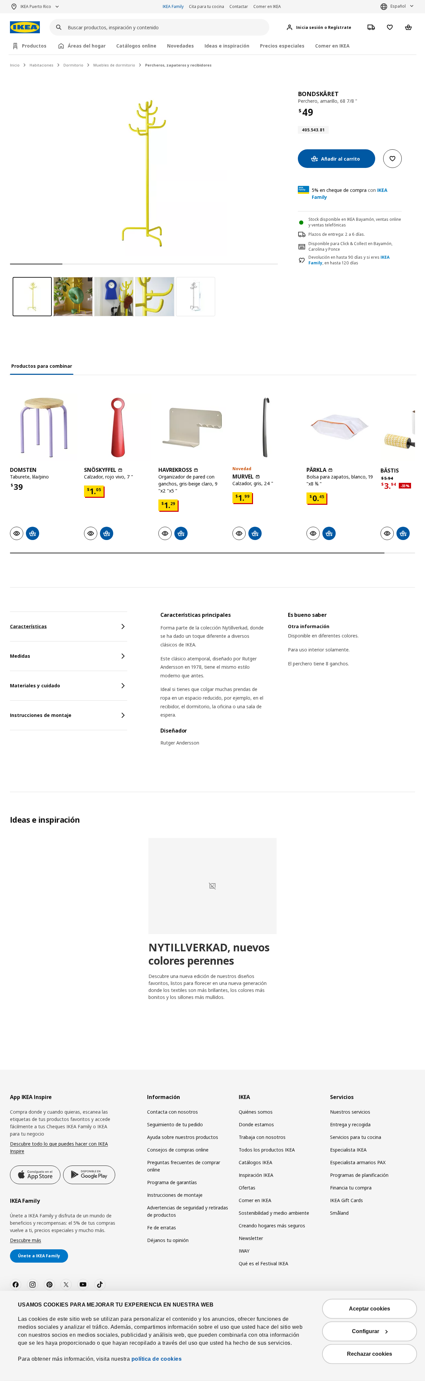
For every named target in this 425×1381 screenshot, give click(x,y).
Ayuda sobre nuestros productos (182, 1137)
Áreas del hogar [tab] (87, 46)
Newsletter (251, 1238)
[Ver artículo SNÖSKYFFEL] (117, 427)
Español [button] (398, 6)
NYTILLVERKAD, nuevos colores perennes (209, 954)
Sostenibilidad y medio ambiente (274, 1213)
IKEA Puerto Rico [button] (36, 6)
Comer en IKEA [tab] (332, 46)
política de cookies (156, 1359)
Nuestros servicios (350, 1112)
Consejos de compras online (178, 1150)
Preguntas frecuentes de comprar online (183, 1166)
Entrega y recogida (350, 1124)
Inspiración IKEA (256, 1175)
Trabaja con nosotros (262, 1137)
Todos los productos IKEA (267, 1150)
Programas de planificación (359, 1175)
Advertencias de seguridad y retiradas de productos (187, 1211)
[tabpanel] (287, 683)
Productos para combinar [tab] (41, 366)
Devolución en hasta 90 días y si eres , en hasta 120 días (348, 260)
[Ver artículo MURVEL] (266, 427)
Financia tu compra (351, 1187)
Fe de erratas (161, 1227)
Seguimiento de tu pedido (175, 1124)
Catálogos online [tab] (136, 46)
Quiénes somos (256, 1112)
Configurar (365, 1331)
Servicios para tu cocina (355, 1137)
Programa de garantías (172, 1182)
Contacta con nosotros (172, 1112)
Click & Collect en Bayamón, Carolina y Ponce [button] (350, 246)
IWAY (244, 1251)
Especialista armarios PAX (357, 1162)
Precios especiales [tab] (282, 46)
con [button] (349, 193)
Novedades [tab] (180, 46)
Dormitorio (73, 65)
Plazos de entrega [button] (325, 234)
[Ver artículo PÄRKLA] (340, 427)
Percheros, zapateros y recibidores (178, 65)
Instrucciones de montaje (175, 1195)
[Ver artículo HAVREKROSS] (192, 427)
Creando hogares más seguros (272, 1225)
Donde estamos (256, 1124)
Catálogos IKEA (255, 1162)
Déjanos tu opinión (168, 1240)
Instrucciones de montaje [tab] (40, 715)
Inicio (15, 65)
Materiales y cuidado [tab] (35, 685)
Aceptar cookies (369, 1309)
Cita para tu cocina (206, 6)
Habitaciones (41, 65)
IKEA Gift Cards (346, 1200)
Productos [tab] (34, 46)
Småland (339, 1213)
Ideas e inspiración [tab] (227, 46)
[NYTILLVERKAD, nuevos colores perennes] (212, 886)
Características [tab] (28, 626)
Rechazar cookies (369, 1354)
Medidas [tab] (20, 656)
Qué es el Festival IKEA (263, 1263)
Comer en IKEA (267, 6)
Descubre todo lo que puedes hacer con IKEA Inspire (59, 1147)
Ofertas (247, 1187)
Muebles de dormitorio (114, 65)
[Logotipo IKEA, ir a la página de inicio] (25, 27)
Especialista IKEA (348, 1150)
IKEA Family (173, 6)
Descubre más (25, 1240)
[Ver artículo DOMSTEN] (43, 427)
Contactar (238, 6)
